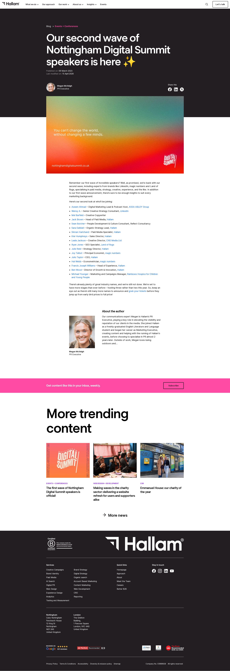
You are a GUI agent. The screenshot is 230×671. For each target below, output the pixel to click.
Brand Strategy (80, 570)
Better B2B (122, 589)
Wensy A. (76, 211)
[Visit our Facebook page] (154, 570)
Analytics (50, 596)
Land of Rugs (107, 244)
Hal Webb (76, 261)
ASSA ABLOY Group (139, 207)
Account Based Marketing (85, 581)
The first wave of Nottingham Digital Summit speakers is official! (65, 491)
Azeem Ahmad (79, 207)
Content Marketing (82, 585)
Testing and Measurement (57, 600)
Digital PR (50, 585)
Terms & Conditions (68, 664)
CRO (76, 593)
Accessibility (83, 664)
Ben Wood (77, 270)
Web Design (51, 589)
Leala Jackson (79, 240)
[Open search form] (207, 4)
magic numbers (112, 253)
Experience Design (54, 593)
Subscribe (173, 385)
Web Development (82, 589)
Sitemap (117, 664)
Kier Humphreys (79, 236)
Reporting (78, 596)
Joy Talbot (77, 253)
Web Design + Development (106, 483)
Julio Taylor (77, 257)
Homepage (121, 570)
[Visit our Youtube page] (172, 570)
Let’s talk (220, 4)
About (119, 577)
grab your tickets (137, 291)
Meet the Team (123, 581)
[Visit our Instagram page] (160, 570)
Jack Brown (77, 219)
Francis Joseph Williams (83, 265)
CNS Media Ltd (114, 240)
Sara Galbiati (78, 228)
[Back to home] (10, 4)
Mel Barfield (77, 215)
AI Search (50, 581)
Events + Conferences (66, 26)
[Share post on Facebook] (170, 89)
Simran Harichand (80, 232)
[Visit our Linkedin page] (166, 570)
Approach (121, 573)
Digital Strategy (80, 573)
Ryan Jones (77, 244)
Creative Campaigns (55, 570)
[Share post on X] (182, 89)
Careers (120, 585)
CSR (142, 483)
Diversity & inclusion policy (101, 664)
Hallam (110, 219)
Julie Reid (76, 249)
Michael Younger (80, 274)
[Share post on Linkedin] (176, 89)
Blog (48, 26)
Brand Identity (52, 573)
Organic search (80, 577)
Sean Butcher (78, 223)
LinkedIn (124, 211)
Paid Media (51, 577)
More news (117, 515)
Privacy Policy (52, 664)
